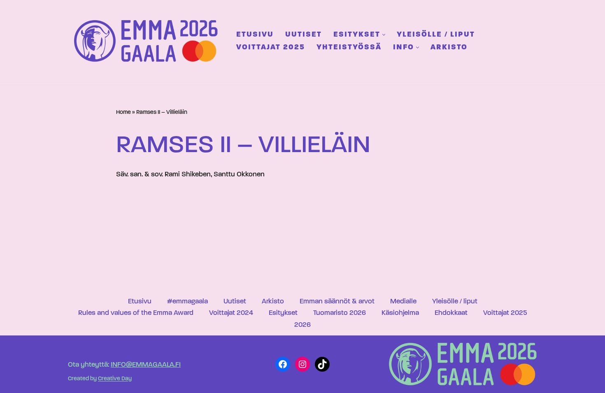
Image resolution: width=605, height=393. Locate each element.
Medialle (403, 301)
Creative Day (115, 379)
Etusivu (255, 35)
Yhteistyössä (349, 47)
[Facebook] (282, 364)
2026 (302, 324)
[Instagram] (302, 364)
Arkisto (449, 47)
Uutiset (303, 35)
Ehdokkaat (451, 313)
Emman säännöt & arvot (337, 301)
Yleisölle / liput (436, 35)
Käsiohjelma (400, 313)
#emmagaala (187, 301)
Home (123, 112)
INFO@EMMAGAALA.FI (146, 364)
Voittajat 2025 (270, 47)
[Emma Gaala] (148, 41)
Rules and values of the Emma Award (135, 313)
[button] (383, 34)
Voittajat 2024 (231, 313)
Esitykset (283, 313)
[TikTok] (322, 364)
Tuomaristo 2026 (339, 313)
